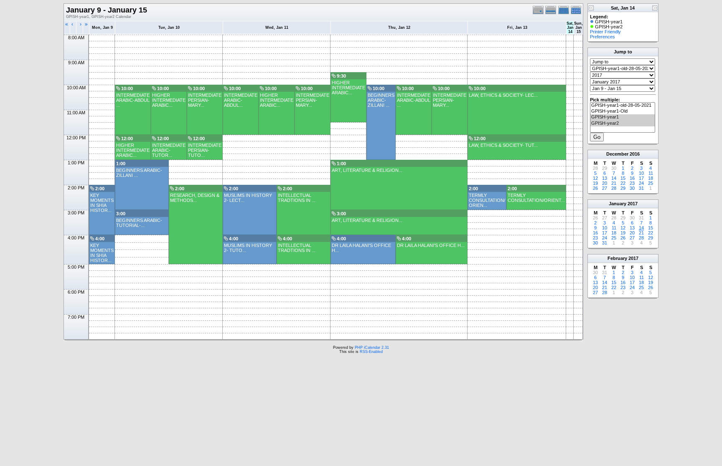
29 (622, 188)
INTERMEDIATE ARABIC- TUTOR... (169, 150)
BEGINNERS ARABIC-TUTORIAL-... (139, 223)
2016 (635, 153)
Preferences (602, 36)
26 (595, 188)
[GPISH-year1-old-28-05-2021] (622, 105)
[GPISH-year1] (622, 117)
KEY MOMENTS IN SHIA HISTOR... (102, 203)
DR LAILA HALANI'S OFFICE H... (431, 245)
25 (650, 183)
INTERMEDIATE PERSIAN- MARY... (204, 100)
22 (622, 183)
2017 (633, 203)
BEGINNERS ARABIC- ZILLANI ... (381, 100)
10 (641, 173)
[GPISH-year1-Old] (622, 111)
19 (595, 183)
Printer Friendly (605, 31)
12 (595, 178)
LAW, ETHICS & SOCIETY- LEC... (503, 95)
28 (613, 188)
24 (641, 183)
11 (650, 173)
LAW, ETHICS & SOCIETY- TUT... (503, 145)
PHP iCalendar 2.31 (372, 347)
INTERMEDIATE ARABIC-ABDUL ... (133, 100)
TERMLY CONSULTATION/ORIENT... (536, 198)
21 (613, 183)
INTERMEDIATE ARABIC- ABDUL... (240, 100)
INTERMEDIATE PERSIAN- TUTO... (204, 150)
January (617, 203)
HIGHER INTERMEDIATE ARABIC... (348, 87)
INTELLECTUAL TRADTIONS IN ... (296, 198)
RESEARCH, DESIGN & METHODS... (194, 198)
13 (604, 178)
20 (604, 183)
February (617, 258)
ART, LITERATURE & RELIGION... (367, 170)
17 (641, 178)
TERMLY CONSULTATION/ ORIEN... (487, 200)
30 (632, 188)
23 (632, 183)
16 (632, 178)
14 (613, 178)
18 (650, 178)
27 (604, 188)
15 (622, 178)
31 (641, 188)
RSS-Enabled (371, 352)
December (617, 153)
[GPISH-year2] (622, 123)
